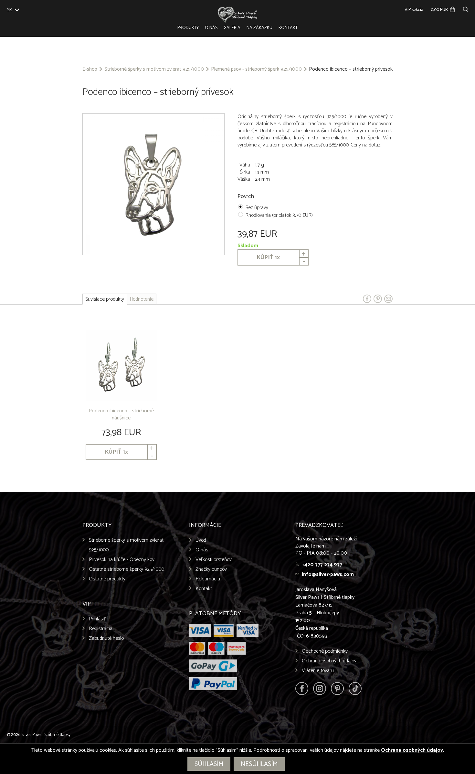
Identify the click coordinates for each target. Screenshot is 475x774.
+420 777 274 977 (322, 564)
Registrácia (100, 628)
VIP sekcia (414, 10)
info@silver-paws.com (328, 574)
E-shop (89, 69)
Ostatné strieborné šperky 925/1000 (126, 569)
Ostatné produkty (107, 579)
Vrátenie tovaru (318, 670)
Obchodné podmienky (325, 651)
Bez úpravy (256, 207)
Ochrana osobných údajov (329, 661)
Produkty (188, 28)
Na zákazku (259, 28)
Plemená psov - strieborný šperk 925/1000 (256, 69)
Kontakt (288, 28)
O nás (211, 28)
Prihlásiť (97, 619)
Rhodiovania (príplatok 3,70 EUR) (279, 215)
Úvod (200, 540)
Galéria (232, 28)
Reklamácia (207, 579)
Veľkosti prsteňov (213, 559)
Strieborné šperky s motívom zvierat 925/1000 (154, 69)
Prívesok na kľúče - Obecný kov (121, 559)
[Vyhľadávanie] (466, 8)
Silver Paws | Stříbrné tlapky (45, 735)
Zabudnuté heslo (106, 638)
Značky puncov (211, 569)
